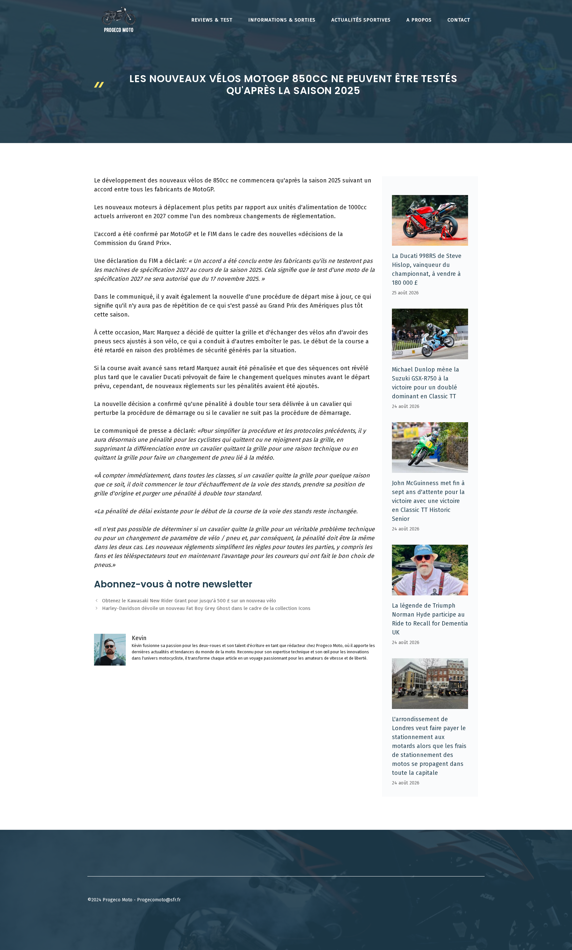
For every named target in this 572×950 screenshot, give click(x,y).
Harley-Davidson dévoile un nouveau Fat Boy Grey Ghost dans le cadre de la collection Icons (206, 608)
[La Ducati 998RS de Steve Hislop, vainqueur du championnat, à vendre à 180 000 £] (430, 241)
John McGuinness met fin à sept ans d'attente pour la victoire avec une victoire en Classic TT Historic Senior (428, 501)
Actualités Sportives (361, 20)
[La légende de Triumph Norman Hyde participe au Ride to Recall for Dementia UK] (430, 590)
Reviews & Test (211, 20)
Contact (459, 20)
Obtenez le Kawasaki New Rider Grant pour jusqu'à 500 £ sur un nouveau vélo (189, 601)
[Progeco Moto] (119, 19)
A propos (419, 20)
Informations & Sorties (281, 20)
